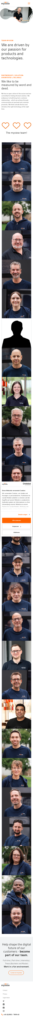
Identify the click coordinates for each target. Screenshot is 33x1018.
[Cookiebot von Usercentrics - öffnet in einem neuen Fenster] (23, 484)
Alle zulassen (16, 520)
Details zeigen (22, 514)
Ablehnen (16, 532)
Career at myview (16, 973)
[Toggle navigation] (29, 3)
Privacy (5, 994)
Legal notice (6, 998)
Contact (5, 990)
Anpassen (15, 526)
